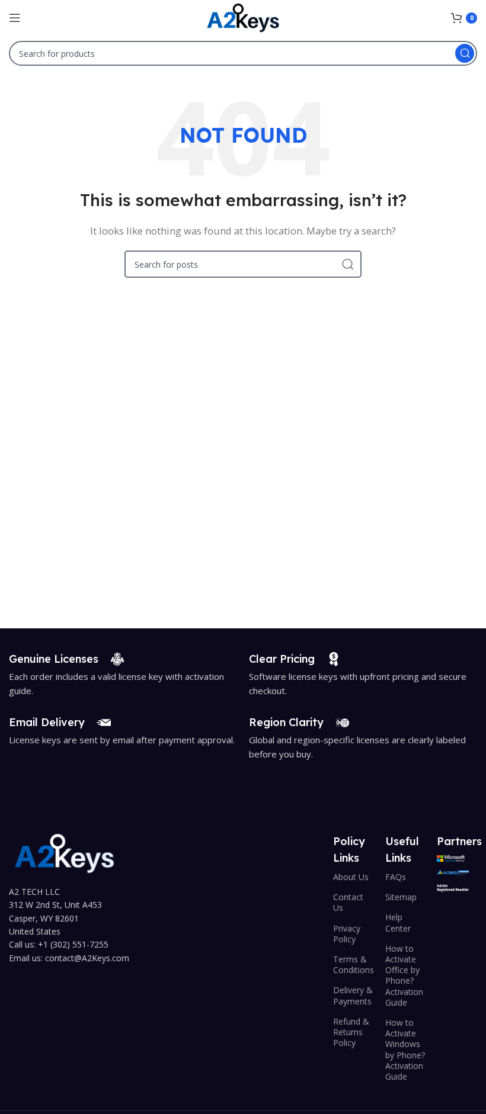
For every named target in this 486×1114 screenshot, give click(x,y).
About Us (351, 876)
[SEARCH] (464, 53)
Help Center (398, 922)
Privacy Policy (346, 934)
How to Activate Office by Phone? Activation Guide (404, 975)
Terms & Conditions (353, 964)
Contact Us (348, 902)
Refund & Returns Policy (351, 1032)
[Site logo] (243, 17)
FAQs (395, 876)
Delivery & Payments (353, 995)
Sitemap (401, 897)
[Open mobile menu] (15, 18)
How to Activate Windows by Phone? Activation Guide (405, 1049)
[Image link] (64, 852)
